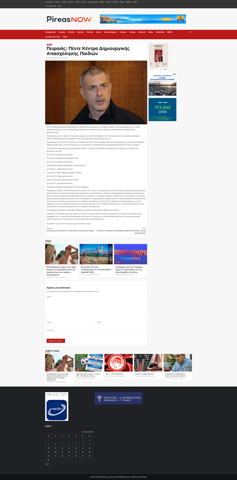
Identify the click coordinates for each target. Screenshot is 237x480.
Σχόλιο (49, 296)
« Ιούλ (47, 464)
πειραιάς (57, 223)
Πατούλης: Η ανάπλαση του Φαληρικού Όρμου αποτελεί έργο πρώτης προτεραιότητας (121, 231)
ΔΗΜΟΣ (52, 223)
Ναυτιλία (71, 2)
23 (89, 452)
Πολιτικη (168, 369)
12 (62, 448)
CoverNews (134, 477)
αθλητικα (79, 369)
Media (122, 2)
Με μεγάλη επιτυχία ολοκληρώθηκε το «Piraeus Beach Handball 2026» (96, 269)
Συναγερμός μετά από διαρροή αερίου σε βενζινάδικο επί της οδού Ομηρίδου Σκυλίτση (128, 269)
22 (83, 452)
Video (59, 6)
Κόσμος (109, 2)
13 (69, 448)
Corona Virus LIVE (51, 6)
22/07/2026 (119, 274)
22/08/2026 (139, 376)
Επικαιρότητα (49, 2)
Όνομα (49, 322)
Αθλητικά (115, 2)
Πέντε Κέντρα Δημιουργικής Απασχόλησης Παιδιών (76, 223)
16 (89, 448)
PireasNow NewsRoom (62, 57)
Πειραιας (49, 44)
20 (69, 452)
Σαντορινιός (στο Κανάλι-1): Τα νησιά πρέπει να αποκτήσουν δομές (70, 230)
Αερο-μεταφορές (93, 2)
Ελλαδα (138, 369)
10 (48, 448)
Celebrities (128, 2)
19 (62, 452)
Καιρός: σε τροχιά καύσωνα (144, 374)
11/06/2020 (51, 57)
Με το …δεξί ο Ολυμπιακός (114, 374)
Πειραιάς (57, 2)
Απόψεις (102, 2)
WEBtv (135, 2)
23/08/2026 (50, 277)
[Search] (191, 32)
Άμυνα (84, 2)
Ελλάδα (64, 2)
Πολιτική (78, 2)
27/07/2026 (84, 274)
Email (99, 322)
